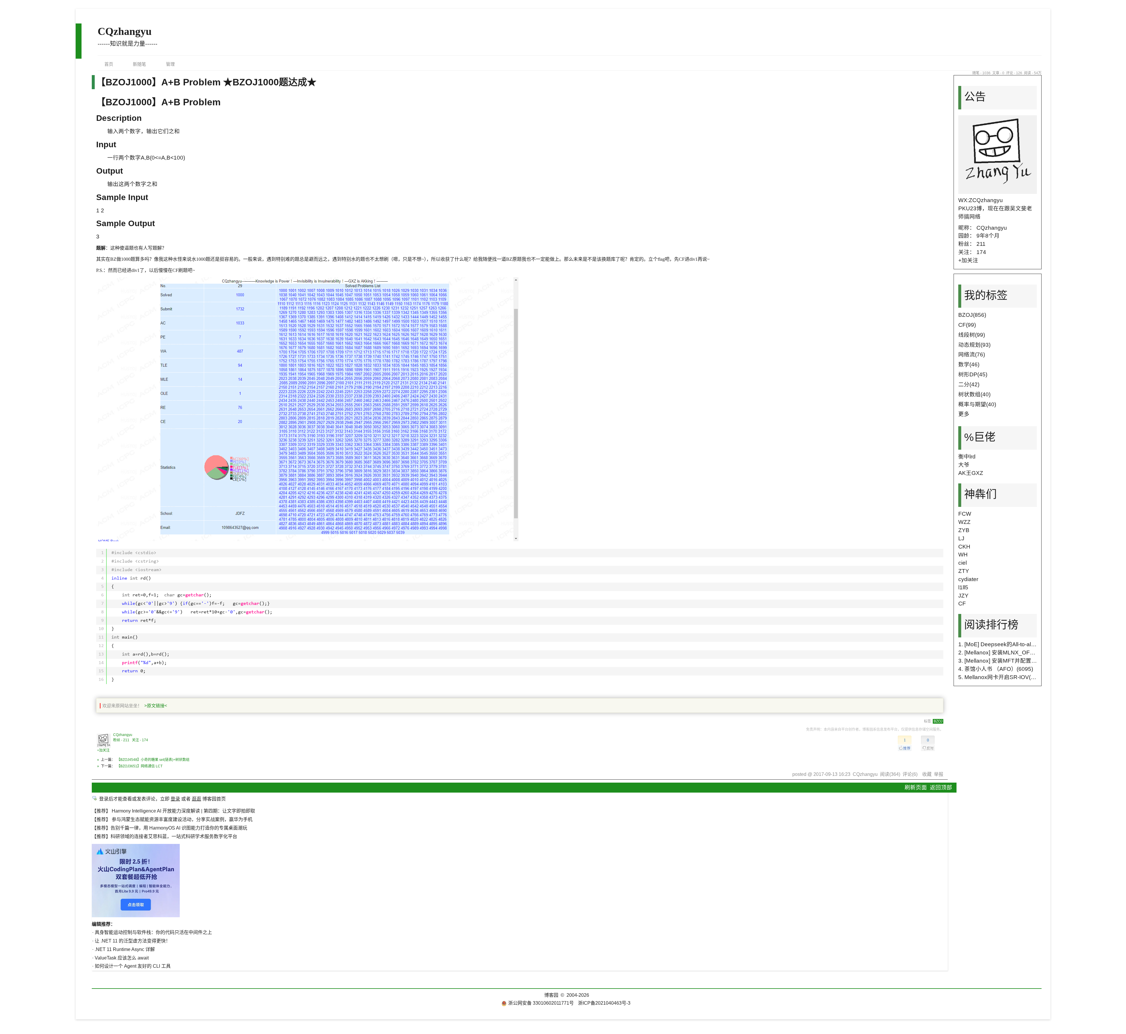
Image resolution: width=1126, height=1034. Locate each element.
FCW (964, 514)
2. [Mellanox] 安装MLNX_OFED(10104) (1007, 652)
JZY (963, 596)
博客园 (551, 995)
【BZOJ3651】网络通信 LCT (139, 766)
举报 (938, 774)
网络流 (971, 354)
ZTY (963, 571)
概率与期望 (977, 404)
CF (967, 325)
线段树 (971, 335)
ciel (962, 563)
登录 (175, 798)
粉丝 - (121, 740)
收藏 (927, 774)
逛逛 (196, 798)
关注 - (140, 740)
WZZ (964, 522)
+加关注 (103, 750)
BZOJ (938, 721)
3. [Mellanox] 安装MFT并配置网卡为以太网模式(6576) (1025, 661)
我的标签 (986, 295)
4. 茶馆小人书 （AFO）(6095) (995, 669)
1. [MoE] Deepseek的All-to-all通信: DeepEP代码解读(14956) (1034, 644)
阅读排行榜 (991, 625)
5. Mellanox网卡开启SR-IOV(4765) (1001, 677)
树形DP (972, 374)
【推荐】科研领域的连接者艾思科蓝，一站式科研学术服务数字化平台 (164, 836)
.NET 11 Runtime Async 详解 (125, 949)
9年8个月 (988, 236)
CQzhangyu (125, 31)
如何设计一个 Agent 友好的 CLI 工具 (133, 966)
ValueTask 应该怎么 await (122, 957)
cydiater (968, 579)
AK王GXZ (970, 473)
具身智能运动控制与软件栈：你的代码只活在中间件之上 (153, 932)
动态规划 (974, 345)
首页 (108, 64)
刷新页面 (916, 787)
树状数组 (974, 394)
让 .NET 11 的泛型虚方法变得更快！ (132, 940)
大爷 (963, 465)
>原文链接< (155, 705)
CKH (964, 547)
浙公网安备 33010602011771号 (541, 1003)
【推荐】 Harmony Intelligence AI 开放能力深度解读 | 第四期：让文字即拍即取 (173, 810)
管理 (170, 64)
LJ (961, 538)
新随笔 (139, 64)
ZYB (963, 530)
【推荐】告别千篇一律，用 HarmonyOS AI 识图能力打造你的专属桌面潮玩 (169, 827)
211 (981, 244)
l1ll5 (963, 587)
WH (963, 554)
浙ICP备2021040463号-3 (604, 1003)
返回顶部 (941, 787)
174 (981, 252)
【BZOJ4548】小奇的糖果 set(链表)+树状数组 (153, 760)
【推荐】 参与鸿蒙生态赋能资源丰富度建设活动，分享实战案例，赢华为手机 (172, 819)
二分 (968, 384)
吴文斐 (1018, 208)
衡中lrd (967, 456)
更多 (963, 414)
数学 (968, 364)
